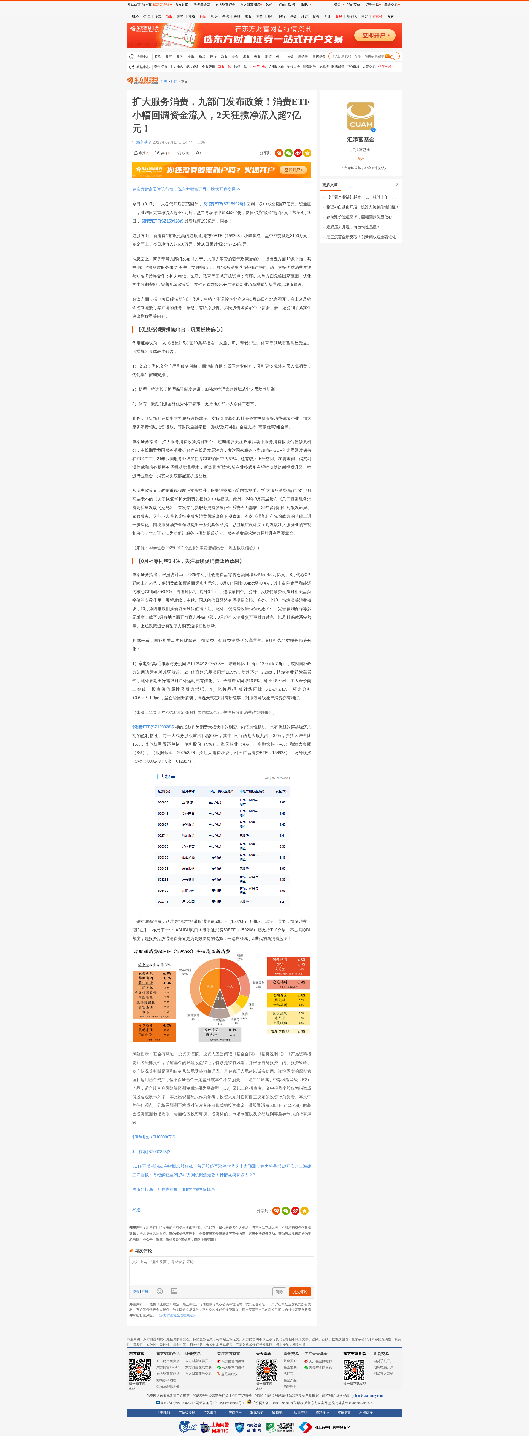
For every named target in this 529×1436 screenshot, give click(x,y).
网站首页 (134, 5)
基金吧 (352, 16)
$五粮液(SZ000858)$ (151, 1151)
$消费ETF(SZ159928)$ (225, 204)
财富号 (377, 16)
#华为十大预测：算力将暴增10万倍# (262, 1166)
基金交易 (290, 1367)
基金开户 (290, 1361)
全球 (225, 16)
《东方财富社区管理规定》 (176, 1315)
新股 (169, 16)
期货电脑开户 (383, 1367)
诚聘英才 (278, 1413)
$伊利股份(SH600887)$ (153, 1137)
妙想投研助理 (166, 1380)
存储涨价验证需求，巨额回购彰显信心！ (361, 217)
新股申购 (224, 67)
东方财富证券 (225, 5)
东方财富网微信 (233, 1368)
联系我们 (257, 1413)
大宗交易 (369, 67)
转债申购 (240, 67)
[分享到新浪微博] (298, 153)
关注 (361, 159)
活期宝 (288, 1374)
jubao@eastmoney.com (368, 1396)
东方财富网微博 (233, 1361)
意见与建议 (229, 1374)
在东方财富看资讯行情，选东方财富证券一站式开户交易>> (186, 189)
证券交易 (372, 5)
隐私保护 (322, 1413)
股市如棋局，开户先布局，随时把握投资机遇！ (175, 1189)
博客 (364, 16)
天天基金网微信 (320, 1368)
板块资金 (192, 67)
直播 (327, 16)
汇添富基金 (142, 142)
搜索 (390, 16)
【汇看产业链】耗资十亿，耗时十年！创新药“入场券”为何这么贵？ (363, 197)
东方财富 (136, 1354)
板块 (202, 56)
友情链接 (366, 1413)
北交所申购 (258, 67)
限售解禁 (338, 67)
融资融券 (309, 67)
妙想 (269, 5)
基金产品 (290, 1380)
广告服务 (210, 1413)
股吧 (338, 16)
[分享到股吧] (279, 153)
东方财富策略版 (168, 1374)
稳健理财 (290, 1387)
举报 (136, 1210)
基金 (293, 16)
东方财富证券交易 (198, 1374)
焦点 (146, 16)
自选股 (303, 56)
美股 (237, 16)
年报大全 (293, 67)
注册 (144, 1291)
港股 (248, 16)
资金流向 (160, 67)
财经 (135, 16)
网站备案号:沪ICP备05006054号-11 (221, 1403)
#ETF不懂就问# (146, 1166)
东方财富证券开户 (198, 1361)
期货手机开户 (383, 1361)
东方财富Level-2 (168, 1367)
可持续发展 (187, 1413)
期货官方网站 (383, 1374)
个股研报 (208, 67)
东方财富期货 (354, 1354)
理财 (304, 16)
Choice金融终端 (167, 1387)
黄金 (290, 56)
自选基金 (319, 56)
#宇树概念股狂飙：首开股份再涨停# (195, 1166)
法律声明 (300, 1413)
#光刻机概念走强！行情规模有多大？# (219, 1174)
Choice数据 (287, 5)
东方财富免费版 (168, 1361)
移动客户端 (161, 5)
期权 (191, 16)
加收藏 (147, 5)
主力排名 (176, 67)
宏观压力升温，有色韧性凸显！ (353, 227)
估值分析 (385, 67)
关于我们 (163, 1413)
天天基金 (263, 1354)
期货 (259, 16)
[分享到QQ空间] (307, 153)
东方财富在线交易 (198, 1367)
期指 (180, 16)
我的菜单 (353, 5)
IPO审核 (353, 67)
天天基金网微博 (320, 1361)
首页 (164, 82)
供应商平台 (233, 1413)
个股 (191, 56)
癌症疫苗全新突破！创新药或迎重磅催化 (361, 237)
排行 (213, 56)
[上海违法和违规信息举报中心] (281, 1427)
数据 (214, 16)
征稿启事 (344, 1413)
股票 (158, 16)
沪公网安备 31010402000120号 (274, 1403)
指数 (158, 56)
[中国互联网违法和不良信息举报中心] (324, 1427)
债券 (316, 16)
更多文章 (330, 185)
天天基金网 (202, 5)
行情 (203, 16)
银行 (282, 16)
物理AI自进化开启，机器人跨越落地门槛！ (363, 207)
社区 (174, 82)
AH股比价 (276, 67)
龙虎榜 (324, 67)
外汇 (271, 16)
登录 (136, 1291)
